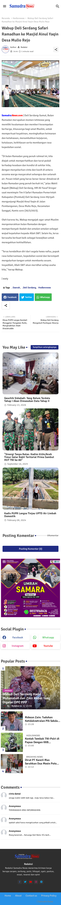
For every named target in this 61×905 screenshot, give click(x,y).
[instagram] (36, 882)
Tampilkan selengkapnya (44, 347)
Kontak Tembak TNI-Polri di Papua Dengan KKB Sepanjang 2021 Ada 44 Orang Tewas (42, 740)
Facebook (12, 297)
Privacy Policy (48, 895)
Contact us (31, 895)
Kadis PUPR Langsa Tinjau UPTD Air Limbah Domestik (30, 515)
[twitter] (25, 882)
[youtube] (30, 882)
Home (8, 895)
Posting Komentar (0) (30, 548)
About (18, 895)
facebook (17, 637)
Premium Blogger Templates (22, 901)
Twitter (28, 297)
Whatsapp (45, 297)
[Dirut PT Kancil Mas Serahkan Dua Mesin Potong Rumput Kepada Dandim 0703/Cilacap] (12, 763)
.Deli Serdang (29, 287)
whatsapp (48, 637)
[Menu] (4, 6)
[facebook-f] (20, 882)
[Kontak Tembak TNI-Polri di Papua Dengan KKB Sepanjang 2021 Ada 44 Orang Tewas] (12, 742)
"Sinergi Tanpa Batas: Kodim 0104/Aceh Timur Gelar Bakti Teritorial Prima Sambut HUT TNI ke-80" (29, 457)
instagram (18, 646)
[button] (57, 6)
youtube (48, 646)
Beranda (6, 18)
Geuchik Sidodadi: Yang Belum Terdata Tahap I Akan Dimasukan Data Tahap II (27, 400)
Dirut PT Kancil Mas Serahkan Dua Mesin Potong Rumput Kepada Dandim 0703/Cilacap (42, 761)
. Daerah (16, 287)
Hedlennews (19, 18)
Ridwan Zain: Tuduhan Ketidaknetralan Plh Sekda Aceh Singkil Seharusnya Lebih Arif (41, 719)
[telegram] (41, 882)
